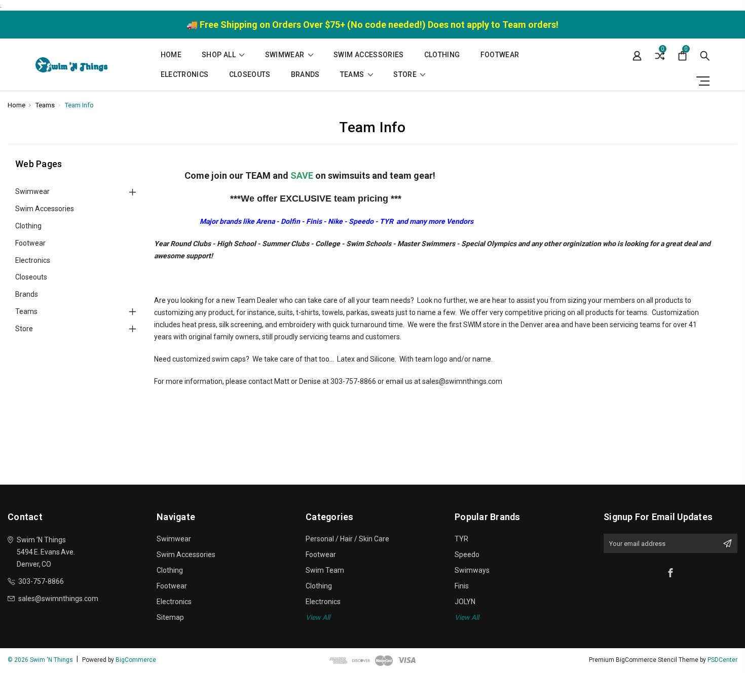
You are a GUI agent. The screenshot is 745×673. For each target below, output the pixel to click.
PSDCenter (722, 659)
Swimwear (285, 55)
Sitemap (170, 617)
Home (171, 55)
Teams (353, 74)
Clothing (442, 55)
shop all (219, 55)
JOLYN (465, 602)
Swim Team (325, 570)
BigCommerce (136, 659)
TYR (461, 539)
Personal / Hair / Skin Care (347, 539)
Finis (462, 586)
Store (405, 74)
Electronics (185, 74)
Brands (305, 74)
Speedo (467, 554)
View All (318, 617)
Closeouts (250, 74)
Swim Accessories (368, 55)
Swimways (472, 570)
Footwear (499, 55)
